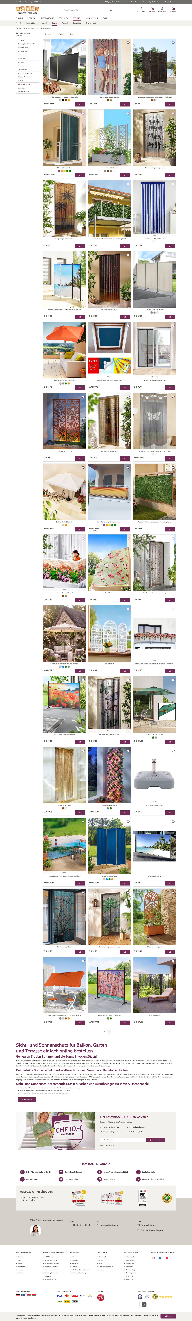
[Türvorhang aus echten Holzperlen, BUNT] (111, 100)
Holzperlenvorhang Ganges (109, 309)
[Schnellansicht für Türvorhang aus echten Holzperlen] (125, 104)
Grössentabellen (130, 1257)
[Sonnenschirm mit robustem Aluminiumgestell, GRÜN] (66, 667)
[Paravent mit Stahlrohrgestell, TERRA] (112, 879)
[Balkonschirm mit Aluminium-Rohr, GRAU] (63, 383)
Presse (100, 1263)
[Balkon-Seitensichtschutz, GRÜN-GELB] (70, 171)
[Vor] (114, 1032)
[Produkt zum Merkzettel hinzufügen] (83, 42)
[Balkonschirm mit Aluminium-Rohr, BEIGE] (60, 383)
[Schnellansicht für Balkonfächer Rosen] (125, 600)
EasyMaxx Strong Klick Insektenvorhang (154, 380)
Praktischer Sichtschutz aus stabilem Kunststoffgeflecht (109, 239)
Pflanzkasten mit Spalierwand (109, 168)
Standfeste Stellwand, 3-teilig (154, 309)
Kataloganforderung (50, 1279)
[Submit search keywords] (111, 10)
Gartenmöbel (21, 58)
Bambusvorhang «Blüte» (64, 947)
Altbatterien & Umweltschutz (80, 1270)
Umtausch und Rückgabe (52, 1263)
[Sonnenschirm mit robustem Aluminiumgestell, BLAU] (63, 667)
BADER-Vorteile (49, 1257)
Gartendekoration (23, 51)
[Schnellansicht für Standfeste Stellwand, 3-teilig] (170, 317)
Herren (20, 1263)
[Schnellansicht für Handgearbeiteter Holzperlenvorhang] (170, 600)
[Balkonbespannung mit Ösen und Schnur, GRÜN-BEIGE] (115, 525)
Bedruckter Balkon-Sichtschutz (65, 593)
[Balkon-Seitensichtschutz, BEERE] (59, 171)
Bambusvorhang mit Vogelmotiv (154, 168)
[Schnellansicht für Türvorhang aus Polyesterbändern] (170, 246)
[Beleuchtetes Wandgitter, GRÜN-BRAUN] (111, 808)
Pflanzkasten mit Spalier (154, 947)
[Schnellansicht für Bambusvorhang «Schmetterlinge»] (125, 742)
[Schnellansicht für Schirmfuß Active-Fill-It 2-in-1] (170, 812)
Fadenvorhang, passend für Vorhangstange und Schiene (154, 451)
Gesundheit (21, 1273)
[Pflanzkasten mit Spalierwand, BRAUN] (108, 171)
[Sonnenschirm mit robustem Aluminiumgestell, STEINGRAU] (69, 667)
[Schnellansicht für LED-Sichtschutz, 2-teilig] (80, 458)
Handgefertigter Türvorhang (109, 451)
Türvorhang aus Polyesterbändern (154, 239)
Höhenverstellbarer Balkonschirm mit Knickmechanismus (64, 1015)
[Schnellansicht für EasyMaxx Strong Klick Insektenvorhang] (170, 387)
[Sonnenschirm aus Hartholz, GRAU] (156, 737)
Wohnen (20, 1270)
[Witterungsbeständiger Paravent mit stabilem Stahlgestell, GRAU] (154, 100)
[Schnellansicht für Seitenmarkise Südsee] (170, 883)
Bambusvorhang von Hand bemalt (109, 947)
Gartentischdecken (23, 66)
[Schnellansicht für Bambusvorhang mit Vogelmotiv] (170, 175)
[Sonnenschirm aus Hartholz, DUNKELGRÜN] (153, 737)
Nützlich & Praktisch (23, 77)
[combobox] (88, 10)
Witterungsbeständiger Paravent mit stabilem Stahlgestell (155, 97)
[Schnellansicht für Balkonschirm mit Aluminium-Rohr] (80, 387)
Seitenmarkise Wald (154, 1015)
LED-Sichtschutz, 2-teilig (64, 451)
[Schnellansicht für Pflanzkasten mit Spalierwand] (125, 175)
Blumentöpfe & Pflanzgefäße (26, 44)
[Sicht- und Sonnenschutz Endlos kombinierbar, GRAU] (63, 100)
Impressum (75, 1260)
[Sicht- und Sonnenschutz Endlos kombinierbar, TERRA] (69, 100)
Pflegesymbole (130, 1263)
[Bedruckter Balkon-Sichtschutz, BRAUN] (63, 596)
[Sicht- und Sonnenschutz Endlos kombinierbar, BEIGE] (60, 100)
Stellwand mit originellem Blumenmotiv (109, 1015)
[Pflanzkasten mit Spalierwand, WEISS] (113, 171)
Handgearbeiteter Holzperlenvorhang (154, 593)
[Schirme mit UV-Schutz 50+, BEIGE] (63, 525)
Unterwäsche (21, 1266)
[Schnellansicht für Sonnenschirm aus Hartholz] (170, 742)
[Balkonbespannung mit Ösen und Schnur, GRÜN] (112, 525)
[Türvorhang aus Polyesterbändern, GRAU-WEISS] (156, 242)
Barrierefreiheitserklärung (79, 1273)
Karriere (101, 1270)
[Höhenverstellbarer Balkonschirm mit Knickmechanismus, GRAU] (60, 1018)
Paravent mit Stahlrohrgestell (109, 876)
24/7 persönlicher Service (112, 2)
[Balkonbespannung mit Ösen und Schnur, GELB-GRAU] (109, 525)
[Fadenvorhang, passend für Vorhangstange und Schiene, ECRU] (153, 454)
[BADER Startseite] (27, 10)
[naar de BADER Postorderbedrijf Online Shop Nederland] (34, 1295)
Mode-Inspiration (131, 1273)
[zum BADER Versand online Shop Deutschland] (18, 1295)
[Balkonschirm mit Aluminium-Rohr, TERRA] (69, 383)
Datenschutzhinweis (107, 1145)
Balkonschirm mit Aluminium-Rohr (64, 380)
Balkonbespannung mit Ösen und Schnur (109, 522)
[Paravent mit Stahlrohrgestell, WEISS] (115, 879)
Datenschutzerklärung (28, 1318)
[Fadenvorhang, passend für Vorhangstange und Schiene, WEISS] (156, 454)
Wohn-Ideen (129, 1279)
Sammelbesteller (49, 1270)
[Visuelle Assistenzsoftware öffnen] (143, 1304)
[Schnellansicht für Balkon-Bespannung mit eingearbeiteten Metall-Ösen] (80, 883)
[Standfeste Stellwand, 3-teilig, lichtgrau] (154, 312)
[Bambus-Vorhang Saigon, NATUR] (66, 808)
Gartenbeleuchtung (23, 47)
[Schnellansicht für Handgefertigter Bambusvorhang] (80, 246)
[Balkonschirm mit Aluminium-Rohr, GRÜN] (66, 383)
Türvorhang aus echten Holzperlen (109, 97)
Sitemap (20, 1257)
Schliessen (168, 1316)
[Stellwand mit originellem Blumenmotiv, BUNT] (108, 1018)
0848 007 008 (81, 1225)
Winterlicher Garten (23, 92)
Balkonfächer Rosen (109, 593)
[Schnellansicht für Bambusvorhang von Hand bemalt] (125, 952)
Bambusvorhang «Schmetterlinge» (109, 734)
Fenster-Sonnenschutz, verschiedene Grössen (109, 380)
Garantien (74, 1266)
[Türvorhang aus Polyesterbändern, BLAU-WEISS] (153, 242)
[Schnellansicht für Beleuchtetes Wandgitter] (125, 812)
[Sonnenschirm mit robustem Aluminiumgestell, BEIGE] (60, 667)
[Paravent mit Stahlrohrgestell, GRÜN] (109, 879)
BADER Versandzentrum (106, 1266)
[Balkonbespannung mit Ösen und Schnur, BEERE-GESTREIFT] (104, 525)
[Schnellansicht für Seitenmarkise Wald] (170, 1023)
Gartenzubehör (22, 69)
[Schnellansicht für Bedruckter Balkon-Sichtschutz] (80, 600)
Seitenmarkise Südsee (154, 876)
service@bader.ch (109, 1225)
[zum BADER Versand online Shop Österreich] (29, 1295)
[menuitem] (19, 18)
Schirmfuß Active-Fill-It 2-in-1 (154, 805)
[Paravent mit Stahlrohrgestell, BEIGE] (104, 879)
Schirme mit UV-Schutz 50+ (64, 522)
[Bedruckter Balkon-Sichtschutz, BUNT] (66, 596)
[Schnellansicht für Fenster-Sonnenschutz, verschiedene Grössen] (125, 387)
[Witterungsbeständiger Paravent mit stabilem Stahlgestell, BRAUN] (151, 100)
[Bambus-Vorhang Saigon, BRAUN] (63, 808)
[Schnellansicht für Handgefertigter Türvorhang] (125, 458)
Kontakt (101, 1260)
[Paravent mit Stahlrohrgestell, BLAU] (107, 879)
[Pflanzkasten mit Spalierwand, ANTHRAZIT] (105, 171)
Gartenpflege (21, 62)
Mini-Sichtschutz (109, 664)
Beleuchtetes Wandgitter (109, 805)
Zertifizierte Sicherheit (51, 1266)
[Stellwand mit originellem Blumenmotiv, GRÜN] (111, 1018)
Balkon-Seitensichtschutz (64, 168)
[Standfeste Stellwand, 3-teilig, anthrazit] (151, 312)
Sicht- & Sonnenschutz (24, 84)
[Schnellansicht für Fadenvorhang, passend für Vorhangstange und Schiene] (170, 458)
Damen (20, 1260)
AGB (73, 1257)
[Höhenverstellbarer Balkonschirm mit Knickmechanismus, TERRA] (69, 1018)
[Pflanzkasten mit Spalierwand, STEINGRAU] (111, 171)
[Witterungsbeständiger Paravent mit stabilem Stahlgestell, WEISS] (157, 100)
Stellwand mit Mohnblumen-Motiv (64, 734)
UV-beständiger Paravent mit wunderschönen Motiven (64, 309)
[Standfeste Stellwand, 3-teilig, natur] (157, 312)
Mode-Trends (129, 1276)
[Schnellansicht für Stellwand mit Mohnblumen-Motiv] (80, 742)
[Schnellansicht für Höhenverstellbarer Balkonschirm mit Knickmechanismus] (80, 1023)
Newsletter (48, 1276)
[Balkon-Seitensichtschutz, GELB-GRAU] (64, 171)
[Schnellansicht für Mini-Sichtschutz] (125, 671)
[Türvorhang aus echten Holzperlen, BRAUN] (108, 100)
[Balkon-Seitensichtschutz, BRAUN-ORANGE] (61, 171)
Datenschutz (75, 1263)
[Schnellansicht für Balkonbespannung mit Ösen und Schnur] (125, 529)
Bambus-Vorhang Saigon (64, 805)
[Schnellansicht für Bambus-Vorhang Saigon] (80, 812)
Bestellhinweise (130, 1260)
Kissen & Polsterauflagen (25, 73)
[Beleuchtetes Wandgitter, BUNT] (108, 808)
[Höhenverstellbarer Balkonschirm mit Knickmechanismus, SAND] (63, 1018)
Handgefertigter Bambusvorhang (64, 239)
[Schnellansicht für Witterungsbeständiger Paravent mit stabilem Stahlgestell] (170, 104)
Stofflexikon (129, 1266)
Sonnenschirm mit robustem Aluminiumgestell (64, 664)
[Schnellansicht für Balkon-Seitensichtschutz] (80, 175)
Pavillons (20, 80)
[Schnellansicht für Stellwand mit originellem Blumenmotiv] (125, 1023)
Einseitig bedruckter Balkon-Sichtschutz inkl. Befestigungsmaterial (154, 664)
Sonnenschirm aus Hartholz (154, 734)
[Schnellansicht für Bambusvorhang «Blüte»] (80, 952)
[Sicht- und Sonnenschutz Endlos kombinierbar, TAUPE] (66, 100)
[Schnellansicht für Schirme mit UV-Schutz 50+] (80, 529)
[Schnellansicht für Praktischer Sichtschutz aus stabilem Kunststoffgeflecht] (125, 246)
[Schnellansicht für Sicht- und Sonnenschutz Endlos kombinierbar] (80, 104)
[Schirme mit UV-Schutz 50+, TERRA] (66, 525)
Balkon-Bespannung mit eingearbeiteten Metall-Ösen (64, 876)
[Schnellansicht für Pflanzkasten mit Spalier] (170, 952)
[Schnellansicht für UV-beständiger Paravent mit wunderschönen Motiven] (80, 317)
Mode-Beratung (130, 1270)
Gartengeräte (21, 55)
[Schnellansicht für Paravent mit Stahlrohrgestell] (125, 883)
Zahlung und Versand (51, 1260)
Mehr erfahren (27, 1099)
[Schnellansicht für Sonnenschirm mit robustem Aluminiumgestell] (80, 671)
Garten (22, 40)
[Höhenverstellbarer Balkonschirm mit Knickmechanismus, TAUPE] (66, 1018)
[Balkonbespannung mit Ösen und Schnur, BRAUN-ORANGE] (107, 525)
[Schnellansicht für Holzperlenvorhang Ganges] (125, 317)
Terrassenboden (22, 88)
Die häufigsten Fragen (51, 1273)
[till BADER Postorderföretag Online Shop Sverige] (23, 1295)
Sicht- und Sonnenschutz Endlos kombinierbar (64, 97)
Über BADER (102, 1257)
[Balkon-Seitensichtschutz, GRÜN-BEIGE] (67, 171)
